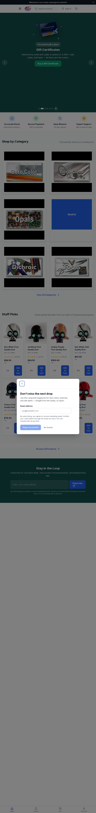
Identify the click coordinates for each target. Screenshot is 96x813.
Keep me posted (30, 427)
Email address (26, 406)
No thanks (48, 427)
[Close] (22, 383)
